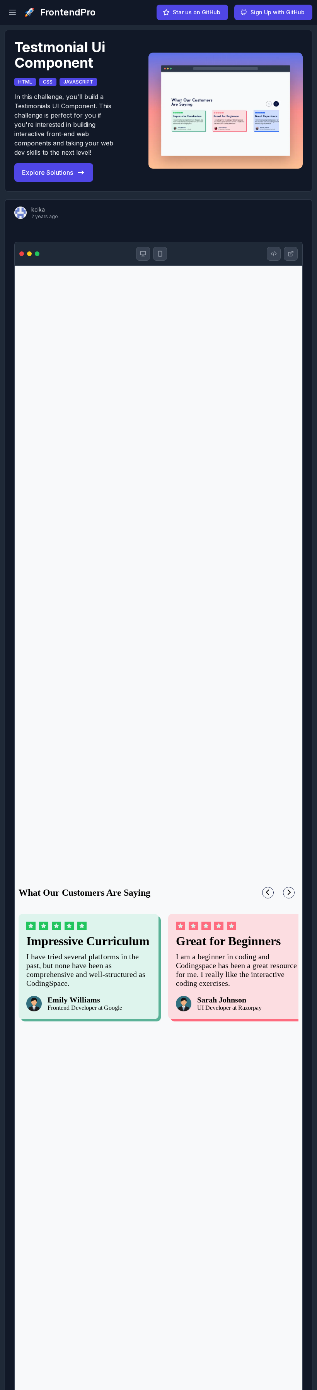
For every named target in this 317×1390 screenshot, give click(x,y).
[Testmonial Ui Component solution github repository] (274, 254)
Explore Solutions (47, 172)
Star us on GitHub (196, 12)
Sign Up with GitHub (278, 12)
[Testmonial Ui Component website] (291, 254)
